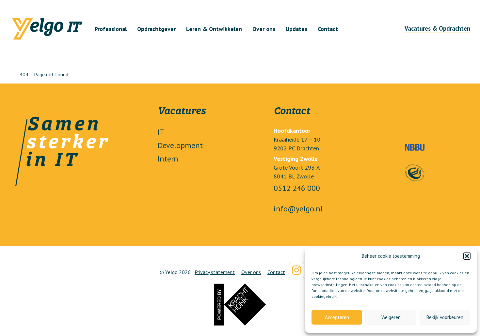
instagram (296, 270)
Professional (111, 28)
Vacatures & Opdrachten (437, 28)
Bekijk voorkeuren (444, 317)
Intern (168, 159)
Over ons (263, 28)
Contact (328, 28)
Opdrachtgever (156, 28)
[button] (467, 256)
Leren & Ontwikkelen (214, 28)
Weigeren (391, 317)
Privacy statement (215, 272)
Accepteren (337, 317)
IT (161, 132)
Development (180, 145)
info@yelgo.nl (298, 209)
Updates (296, 28)
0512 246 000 (297, 188)
